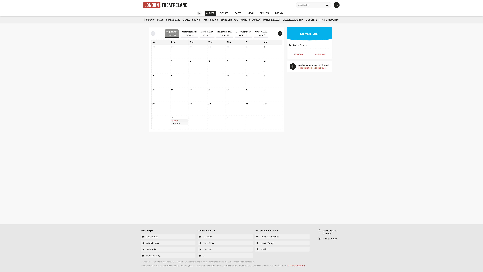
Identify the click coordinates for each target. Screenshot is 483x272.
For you (279, 13)
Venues (224, 13)
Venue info (320, 54)
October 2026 (207, 33)
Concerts (311, 19)
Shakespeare (173, 19)
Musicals (149, 19)
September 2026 (189, 33)
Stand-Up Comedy (250, 19)
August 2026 (172, 33)
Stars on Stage (229, 19)
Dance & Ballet (271, 19)
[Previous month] (153, 33)
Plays (160, 19)
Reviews (264, 13)
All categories (330, 19)
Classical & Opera (293, 19)
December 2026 (243, 33)
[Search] (328, 5)
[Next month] (280, 33)
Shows (210, 13)
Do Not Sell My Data (296, 265)
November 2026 (224, 33)
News (250, 13)
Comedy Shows (191, 19)
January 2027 (261, 33)
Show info (298, 54)
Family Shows (210, 19)
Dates (238, 13)
